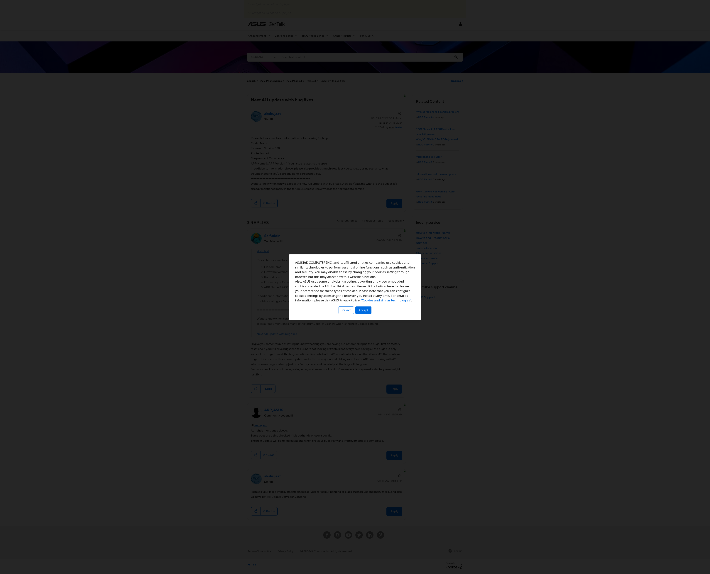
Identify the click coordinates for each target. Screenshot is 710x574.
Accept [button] (363, 310)
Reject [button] (346, 310)
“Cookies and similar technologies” (386, 300)
